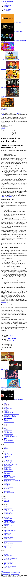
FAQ (5, 427)
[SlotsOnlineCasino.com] (7, 1)
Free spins (6, 552)
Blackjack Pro (7, 468)
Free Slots (6, 3)
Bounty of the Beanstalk (9, 476)
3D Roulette (6, 453)
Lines (5, 439)
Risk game (6, 509)
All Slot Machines (8, 411)
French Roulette (7, 512)
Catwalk (6, 481)
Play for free (6, 404)
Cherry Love (7, 483)
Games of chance (8, 518)
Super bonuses (7, 567)
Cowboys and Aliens (8, 487)
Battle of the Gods (8, 461)
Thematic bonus (7, 559)
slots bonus (3, 302)
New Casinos (7, 534)
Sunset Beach (7, 491)
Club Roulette (7, 484)
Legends (14, 338)
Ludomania (6, 517)
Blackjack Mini (7, 467)
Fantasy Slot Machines (9, 442)
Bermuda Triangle (8, 465)
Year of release (7, 420)
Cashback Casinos (8, 547)
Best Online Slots (8, 430)
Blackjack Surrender (8, 471)
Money (5, 542)
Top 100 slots (7, 10)
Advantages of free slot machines (11, 414)
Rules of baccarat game (9, 522)
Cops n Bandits (7, 485)
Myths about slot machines (10, 416)
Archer (5, 457)
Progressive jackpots (8, 513)
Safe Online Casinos (8, 537)
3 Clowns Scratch (8, 454)
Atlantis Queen (7, 459)
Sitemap (2, 571)
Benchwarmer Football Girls (10, 464)
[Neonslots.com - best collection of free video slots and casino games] (6, 572)
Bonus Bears (7, 475)
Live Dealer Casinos (8, 543)
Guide (5, 438)
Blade (5, 472)
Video (5, 403)
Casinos (5, 546)
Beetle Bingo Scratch (9, 463)
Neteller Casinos (7, 538)
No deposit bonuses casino (10, 530)
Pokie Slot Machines (8, 434)
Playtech (11, 335)
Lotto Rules (6, 524)
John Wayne (6, 489)
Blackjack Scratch (8, 469)
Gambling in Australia (9, 514)
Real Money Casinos (8, 535)
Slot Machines (7, 406)
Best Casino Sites (8, 545)
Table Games (7, 531)
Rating (5, 424)
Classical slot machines (9, 422)
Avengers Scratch (8, 460)
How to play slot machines (10, 415)
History (9, 338)
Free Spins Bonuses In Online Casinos (13, 541)
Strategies (6, 407)
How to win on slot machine (10, 436)
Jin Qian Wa (6, 488)
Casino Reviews (7, 533)
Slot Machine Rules (7, 196)
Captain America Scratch (9, 479)
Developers (6, 6)
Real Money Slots (8, 408)
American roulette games (9, 521)
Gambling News (7, 7)
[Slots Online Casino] (15, 572)
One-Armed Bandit (8, 412)
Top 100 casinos (7, 9)
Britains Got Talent (8, 477)
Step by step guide (8, 418)
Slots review (6, 431)
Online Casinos (7, 5)
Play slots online (7, 426)
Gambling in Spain (8, 508)
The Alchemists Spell (9, 492)
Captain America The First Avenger (12, 480)
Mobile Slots (7, 564)
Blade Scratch (7, 473)
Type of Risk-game (8, 440)
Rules (5, 428)
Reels (5, 419)
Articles (5, 506)
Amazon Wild (7, 456)
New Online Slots (8, 432)
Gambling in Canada (8, 525)
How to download (8, 435)
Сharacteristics (4, 109)
